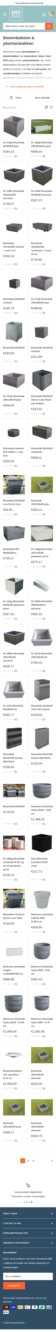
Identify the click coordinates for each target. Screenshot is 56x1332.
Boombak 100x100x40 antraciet (37, 1074)
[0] (50, 14)
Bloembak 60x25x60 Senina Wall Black (42, 756)
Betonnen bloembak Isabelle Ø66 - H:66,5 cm (42, 918)
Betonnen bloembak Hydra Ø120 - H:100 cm (14, 1022)
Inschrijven (14, 1285)
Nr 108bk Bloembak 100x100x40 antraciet (13, 657)
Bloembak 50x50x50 (14, 806)
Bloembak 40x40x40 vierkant (42, 349)
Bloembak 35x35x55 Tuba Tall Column (42, 707)
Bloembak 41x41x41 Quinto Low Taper (14, 916)
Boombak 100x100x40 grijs (12, 1125)
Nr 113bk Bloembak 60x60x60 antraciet (41, 193)
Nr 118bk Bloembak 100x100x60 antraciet (13, 195)
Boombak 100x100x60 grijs (40, 502)
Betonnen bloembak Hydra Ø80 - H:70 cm (42, 1022)
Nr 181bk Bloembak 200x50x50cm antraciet (41, 605)
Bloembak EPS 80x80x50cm (11, 551)
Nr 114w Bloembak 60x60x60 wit (13, 707)
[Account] (44, 14)
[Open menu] (4, 14)
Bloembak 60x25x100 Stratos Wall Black (13, 758)
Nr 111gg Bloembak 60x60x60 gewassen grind (13, 605)
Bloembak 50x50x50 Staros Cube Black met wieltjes (42, 400)
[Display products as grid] (46, 107)
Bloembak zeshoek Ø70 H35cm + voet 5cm (13, 452)
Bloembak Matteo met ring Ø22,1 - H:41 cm (12, 1074)
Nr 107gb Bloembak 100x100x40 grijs (13, 398)
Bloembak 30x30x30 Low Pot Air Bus (14, 502)
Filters (18, 97)
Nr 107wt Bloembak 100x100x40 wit (41, 655)
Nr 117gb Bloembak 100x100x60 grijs (41, 301)
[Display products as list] (51, 107)
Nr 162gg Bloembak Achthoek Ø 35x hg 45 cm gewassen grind (13, 864)
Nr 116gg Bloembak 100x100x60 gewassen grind (41, 553)
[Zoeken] (49, 26)
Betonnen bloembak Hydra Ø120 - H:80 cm (42, 810)
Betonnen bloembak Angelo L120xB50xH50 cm (14, 970)
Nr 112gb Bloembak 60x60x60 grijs (13, 144)
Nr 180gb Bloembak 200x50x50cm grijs (41, 144)
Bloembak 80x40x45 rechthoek (42, 450)
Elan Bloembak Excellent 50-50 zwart (39, 862)
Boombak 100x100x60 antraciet (37, 1127)
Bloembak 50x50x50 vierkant (14, 301)
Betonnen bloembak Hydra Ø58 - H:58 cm (42, 970)
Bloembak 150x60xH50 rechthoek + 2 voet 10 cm (41, 248)
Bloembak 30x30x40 (14, 347)
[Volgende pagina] (51, 1160)
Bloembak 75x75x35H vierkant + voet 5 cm (13, 247)
